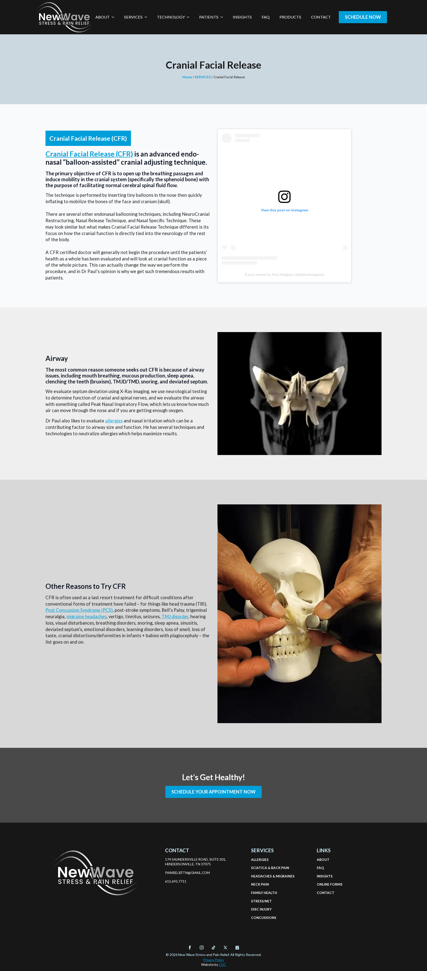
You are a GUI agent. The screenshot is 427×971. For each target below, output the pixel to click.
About (102, 17)
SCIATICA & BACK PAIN (263, 868)
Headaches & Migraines (263, 876)
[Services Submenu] (147, 17)
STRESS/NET (261, 901)
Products (290, 17)
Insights (242, 17)
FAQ (266, 17)
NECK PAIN (260, 884)
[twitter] (225, 947)
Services (133, 17)
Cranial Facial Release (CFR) (89, 154)
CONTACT (325, 893)
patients (208, 17)
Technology (171, 17)
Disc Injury (261, 909)
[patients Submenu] (223, 17)
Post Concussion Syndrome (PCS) (79, 610)
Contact (321, 17)
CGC (222, 965)
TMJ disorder (175, 616)
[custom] (213, 947)
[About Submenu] (114, 17)
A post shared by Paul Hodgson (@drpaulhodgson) (284, 275)
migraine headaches (86, 616)
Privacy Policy (213, 960)
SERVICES (203, 77)
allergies (114, 420)
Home (187, 77)
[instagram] (201, 947)
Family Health (263, 893)
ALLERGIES (260, 860)
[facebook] (189, 947)
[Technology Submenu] (189, 17)
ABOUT (323, 860)
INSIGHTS (325, 876)
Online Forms (329, 884)
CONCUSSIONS (263, 918)
